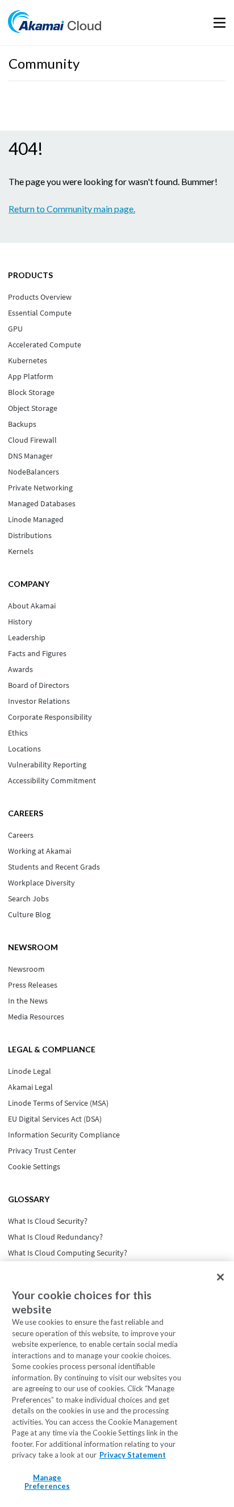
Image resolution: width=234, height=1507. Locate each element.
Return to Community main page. (72, 208)
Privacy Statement (132, 1454)
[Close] (220, 1277)
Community (44, 63)
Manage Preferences (47, 1482)
